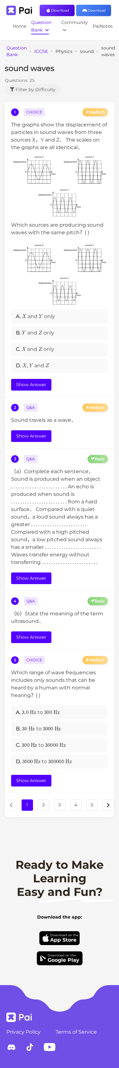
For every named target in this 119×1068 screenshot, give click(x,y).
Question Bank (41, 26)
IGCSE (41, 51)
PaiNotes (103, 26)
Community (74, 22)
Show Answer (31, 384)
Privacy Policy (23, 1032)
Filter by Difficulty (35, 89)
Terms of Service (76, 1032)
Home (19, 26)
